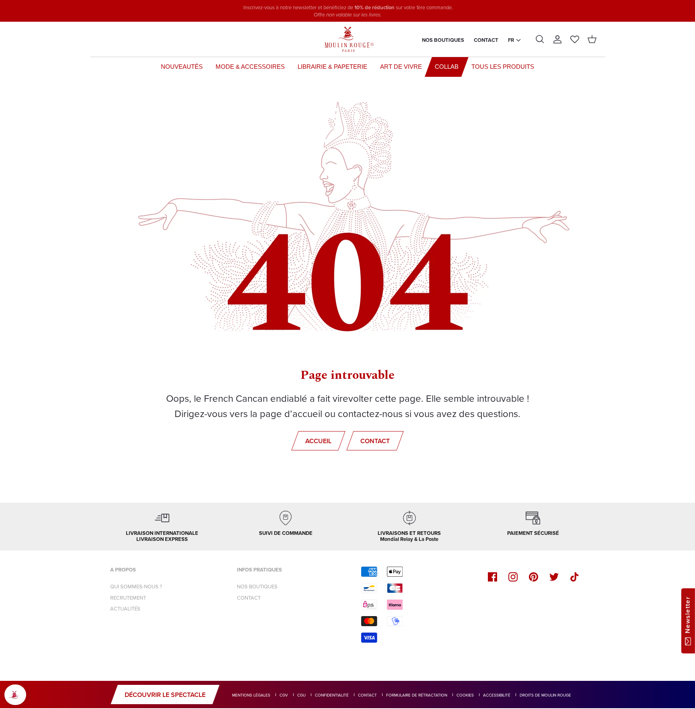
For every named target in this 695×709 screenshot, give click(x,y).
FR (511, 40)
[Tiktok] (574, 577)
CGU (301, 695)
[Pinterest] (533, 577)
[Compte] (557, 39)
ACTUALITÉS (125, 608)
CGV (284, 695)
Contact (486, 40)
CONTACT (249, 597)
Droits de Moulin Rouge (545, 695)
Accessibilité (496, 695)
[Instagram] (513, 577)
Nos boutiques (443, 40)
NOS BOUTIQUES (257, 586)
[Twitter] (554, 577)
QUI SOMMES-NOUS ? (136, 586)
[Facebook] (492, 577)
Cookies (465, 695)
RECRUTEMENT (128, 597)
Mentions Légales (251, 695)
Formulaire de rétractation (416, 695)
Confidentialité (332, 695)
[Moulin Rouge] (347, 39)
